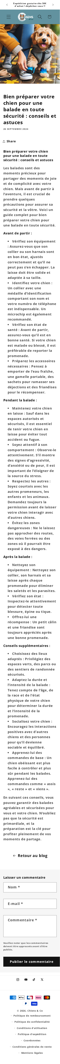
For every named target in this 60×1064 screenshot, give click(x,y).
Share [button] (11, 141)
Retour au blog (33, 855)
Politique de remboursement (32, 1015)
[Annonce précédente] (7, 4)
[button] (8, 16)
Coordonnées (32, 1040)
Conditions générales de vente (32, 1046)
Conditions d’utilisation (32, 1028)
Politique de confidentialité (32, 1021)
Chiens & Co (35, 1010)
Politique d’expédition (32, 1034)
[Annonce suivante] (53, 4)
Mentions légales (32, 1052)
